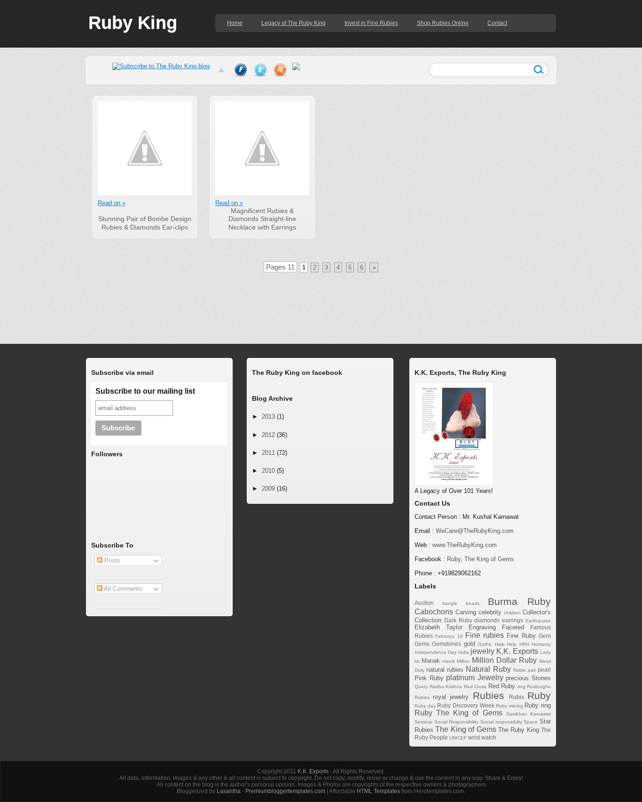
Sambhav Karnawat (528, 713)
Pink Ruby (429, 678)
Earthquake (538, 620)
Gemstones (446, 644)
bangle (449, 603)
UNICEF (458, 737)
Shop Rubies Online (443, 23)
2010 (268, 470)
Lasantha (229, 791)
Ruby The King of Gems (458, 713)
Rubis (516, 697)
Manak (431, 660)
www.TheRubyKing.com (464, 544)
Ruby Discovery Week (465, 705)
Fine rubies (484, 635)
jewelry (482, 651)
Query (421, 686)
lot (417, 661)
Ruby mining (509, 705)
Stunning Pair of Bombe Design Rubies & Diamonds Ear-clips (144, 223)
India (463, 652)
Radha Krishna (446, 686)
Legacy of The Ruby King (293, 23)
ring (521, 686)
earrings (512, 620)
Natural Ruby (488, 669)
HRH (524, 644)
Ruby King (132, 22)
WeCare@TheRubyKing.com (475, 530)
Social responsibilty (501, 721)
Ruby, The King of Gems (480, 559)
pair (532, 670)
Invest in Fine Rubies (371, 23)
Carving (465, 612)
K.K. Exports (517, 651)
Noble (519, 670)
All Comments (122, 588)
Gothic (485, 644)
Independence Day (435, 652)
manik (448, 661)
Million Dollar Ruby (504, 660)
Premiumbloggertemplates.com (285, 791)
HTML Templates (378, 791)
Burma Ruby (519, 601)
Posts (111, 560)
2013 (268, 416)
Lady (545, 652)
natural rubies (444, 669)
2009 (268, 488)
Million (463, 661)
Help (512, 644)
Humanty (541, 644)
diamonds (487, 620)
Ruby (539, 695)
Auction (424, 603)
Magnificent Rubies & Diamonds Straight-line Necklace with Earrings (262, 219)
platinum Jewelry (474, 678)
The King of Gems (465, 729)
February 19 (448, 636)
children (512, 612)
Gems (422, 644)
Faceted (513, 627)
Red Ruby (502, 686)
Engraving (482, 627)
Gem (545, 636)
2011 (268, 452)
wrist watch (482, 737)
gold (469, 643)
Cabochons (434, 612)
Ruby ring (538, 705)
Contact (497, 23)
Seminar (423, 721)
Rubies (488, 695)
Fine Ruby (521, 635)
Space (531, 721)
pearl (544, 670)
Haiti (499, 644)
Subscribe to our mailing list (145, 391)
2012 (268, 434)
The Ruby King (518, 729)
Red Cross (475, 686)
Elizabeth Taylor (438, 627)
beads (472, 603)
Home (235, 23)
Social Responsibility (456, 721)
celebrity (489, 612)
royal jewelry (451, 696)
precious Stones (528, 678)
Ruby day (425, 705)
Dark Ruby (458, 620)
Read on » (111, 202)
